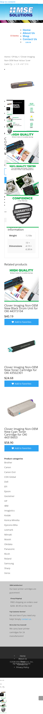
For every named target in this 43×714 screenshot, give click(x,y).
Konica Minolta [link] (11, 520)
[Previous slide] (1, 680)
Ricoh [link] (7, 553)
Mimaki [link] (8, 534)
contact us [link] (26, 619)
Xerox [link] (7, 573)
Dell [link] (6, 481)
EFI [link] (5, 486)
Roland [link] (7, 558)
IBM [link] (6, 505)
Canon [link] (7, 467)
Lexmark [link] (8, 529)
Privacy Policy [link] (22, 667)
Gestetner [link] (9, 496)
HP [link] (5, 500)
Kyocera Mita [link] (11, 525)
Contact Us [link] (30, 39)
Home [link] (27, 30)
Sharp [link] (7, 568)
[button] (29, 27)
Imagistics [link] (9, 510)
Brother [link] (8, 462)
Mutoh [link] (7, 539)
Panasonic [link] (9, 549)
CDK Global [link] (10, 476)
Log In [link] (28, 42)
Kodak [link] (7, 515)
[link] (21, 18)
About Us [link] (29, 33)
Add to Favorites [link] (23, 321)
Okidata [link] (8, 544)
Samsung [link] (9, 563)
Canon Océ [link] (10, 472)
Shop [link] (26, 36)
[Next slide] (3, 680)
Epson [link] (7, 491)
